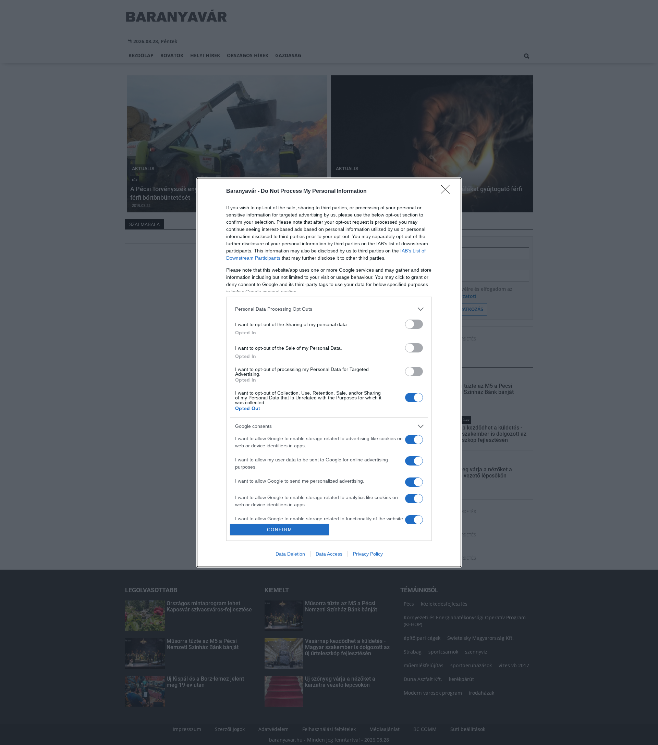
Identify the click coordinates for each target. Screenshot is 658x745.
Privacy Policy (368, 554)
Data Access (329, 554)
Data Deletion (290, 554)
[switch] (414, 324)
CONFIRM (279, 529)
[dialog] (329, 372)
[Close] (447, 191)
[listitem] (329, 309)
